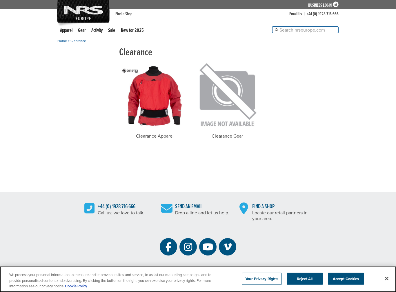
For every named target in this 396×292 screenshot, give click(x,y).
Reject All (305, 278)
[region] (198, 279)
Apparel (66, 30)
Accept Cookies (346, 278)
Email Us (295, 13)
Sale (111, 30)
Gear (82, 30)
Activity (97, 30)
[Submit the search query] (276, 29)
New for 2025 (132, 30)
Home (62, 40)
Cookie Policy (76, 286)
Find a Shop (123, 13)
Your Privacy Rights (261, 278)
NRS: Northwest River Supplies (83, 11)
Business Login (320, 4)
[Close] (386, 278)
